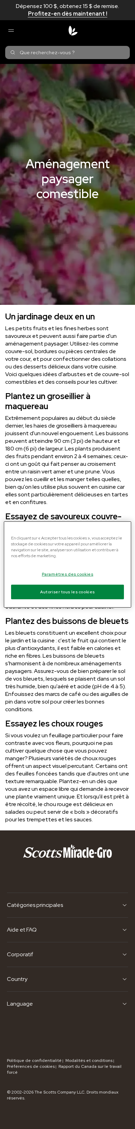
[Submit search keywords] (13, 52)
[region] (67, 564)
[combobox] (67, 52)
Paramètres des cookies (67, 574)
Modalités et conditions (88, 1060)
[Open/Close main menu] (10, 30)
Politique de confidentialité (34, 1060)
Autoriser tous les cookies (67, 591)
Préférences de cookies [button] (31, 1066)
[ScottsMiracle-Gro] (73, 30)
